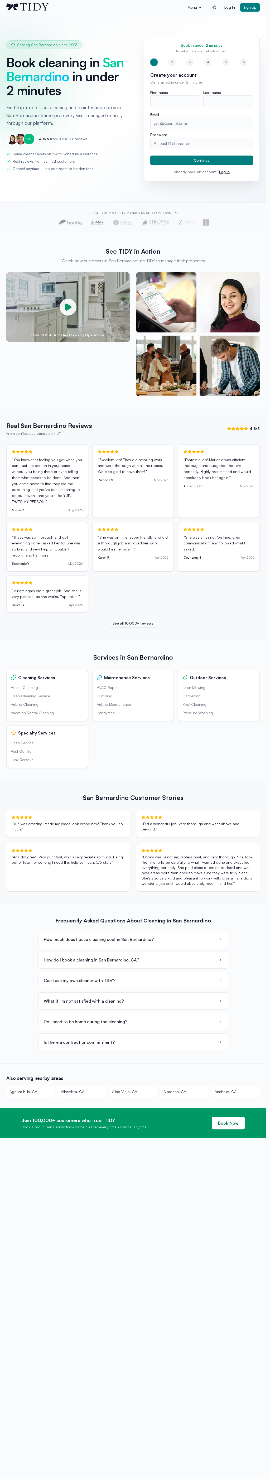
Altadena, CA (174, 1091)
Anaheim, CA (226, 1091)
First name (159, 92)
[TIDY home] (95, 7)
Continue (202, 160)
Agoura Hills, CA (23, 1091)
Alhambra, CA (72, 1091)
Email (154, 114)
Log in (224, 172)
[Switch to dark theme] (214, 7)
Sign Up (250, 7)
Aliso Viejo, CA (124, 1091)
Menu (192, 7)
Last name (212, 92)
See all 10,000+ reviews (133, 623)
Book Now (228, 1123)
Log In (229, 7)
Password (158, 134)
